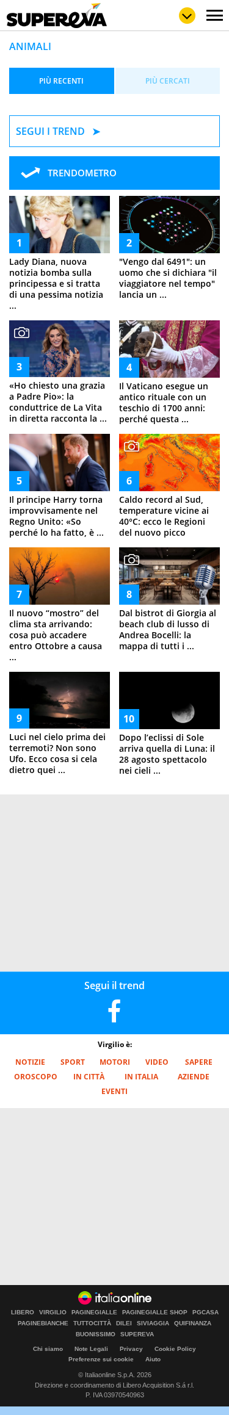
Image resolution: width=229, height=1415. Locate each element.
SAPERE (199, 1062)
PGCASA (205, 1312)
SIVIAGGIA (153, 1323)
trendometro (82, 173)
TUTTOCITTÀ (92, 1323)
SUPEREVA (137, 1334)
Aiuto (153, 1359)
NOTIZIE (30, 1062)
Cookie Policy (175, 1348)
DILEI (124, 1323)
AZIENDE (193, 1076)
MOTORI (115, 1062)
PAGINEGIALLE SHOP (154, 1312)
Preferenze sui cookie (101, 1359)
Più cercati (167, 81)
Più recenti (61, 81)
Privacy (131, 1348)
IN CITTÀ (88, 1076)
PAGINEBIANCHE (43, 1323)
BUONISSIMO (95, 1334)
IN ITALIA (141, 1076)
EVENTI (114, 1091)
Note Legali (91, 1348)
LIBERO (22, 1312)
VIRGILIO (53, 1312)
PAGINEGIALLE (94, 1312)
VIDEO (157, 1062)
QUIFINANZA (192, 1323)
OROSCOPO (35, 1076)
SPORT (72, 1062)
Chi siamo (48, 1348)
